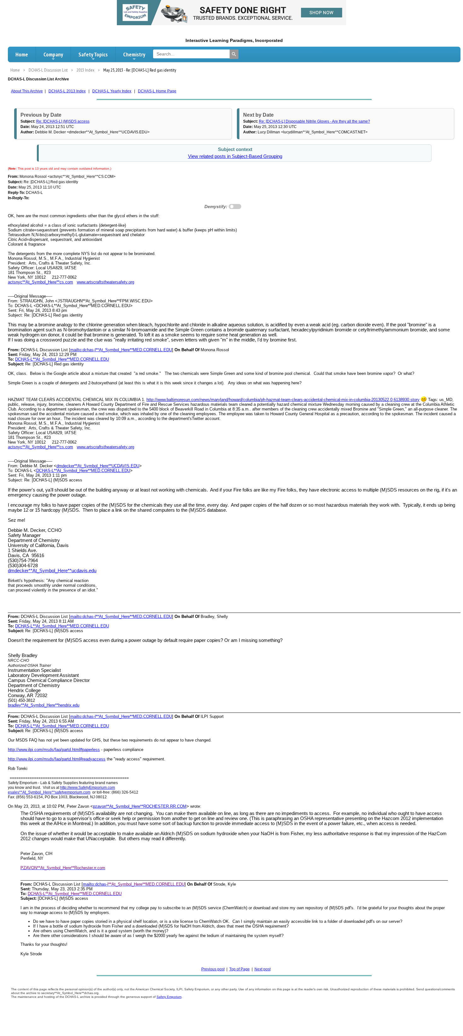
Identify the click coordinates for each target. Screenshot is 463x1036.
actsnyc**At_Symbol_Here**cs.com (40, 282)
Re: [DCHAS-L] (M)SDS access (62, 121)
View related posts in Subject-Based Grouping (235, 156)
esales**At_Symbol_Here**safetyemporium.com (49, 792)
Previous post (213, 969)
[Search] (234, 54)
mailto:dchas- (95, 884)
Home (21, 54)
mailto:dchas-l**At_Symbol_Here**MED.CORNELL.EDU (121, 349)
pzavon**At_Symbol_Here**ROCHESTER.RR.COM (139, 806)
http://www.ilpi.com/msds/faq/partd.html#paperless (54, 749)
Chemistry (134, 54)
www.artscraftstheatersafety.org (105, 282)
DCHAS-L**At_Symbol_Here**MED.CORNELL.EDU (62, 359)
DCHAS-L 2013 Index (67, 91)
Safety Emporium (169, 996)
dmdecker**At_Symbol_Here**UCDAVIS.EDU (97, 465)
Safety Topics (93, 54)
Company (53, 54)
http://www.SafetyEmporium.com (87, 787)
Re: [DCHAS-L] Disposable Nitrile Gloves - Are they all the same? (314, 121)
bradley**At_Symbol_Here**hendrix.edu (43, 705)
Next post (262, 969)
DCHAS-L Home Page (157, 91)
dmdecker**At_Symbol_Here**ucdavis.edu (52, 570)
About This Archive (27, 91)
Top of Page (239, 969)
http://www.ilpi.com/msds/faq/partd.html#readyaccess (57, 759)
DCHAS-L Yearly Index (111, 91)
